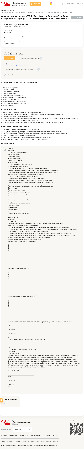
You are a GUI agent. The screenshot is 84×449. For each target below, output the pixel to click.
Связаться (9, 58)
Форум (55, 435)
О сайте (3, 441)
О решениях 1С (10, 441)
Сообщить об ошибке (45, 441)
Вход (81, 3)
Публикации (24, 435)
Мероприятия (36, 435)
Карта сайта (56, 441)
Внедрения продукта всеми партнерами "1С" (23, 69)
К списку (78, 17)
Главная (3, 10)
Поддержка (26, 441)
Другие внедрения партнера (30, 58)
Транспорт (7, 76)
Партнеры (46, 435)
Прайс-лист (19, 441)
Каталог (4, 435)
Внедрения (10, 10)
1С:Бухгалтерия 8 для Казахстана (15, 65)
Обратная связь (35, 441)
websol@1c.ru (53, 445)
